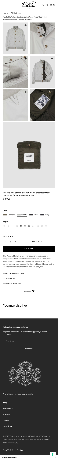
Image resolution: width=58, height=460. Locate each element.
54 (33, 226)
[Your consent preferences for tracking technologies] (53, 455)
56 (38, 226)
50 (25, 226)
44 (12, 226)
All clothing (16, 13)
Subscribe (29, 348)
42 (8, 226)
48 (21, 226)
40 (4, 226)
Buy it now (29, 249)
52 (29, 226)
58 (42, 226)
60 (46, 226)
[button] (4, 5)
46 (17, 226)
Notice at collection (9, 458)
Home (5, 13)
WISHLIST (27, 291)
